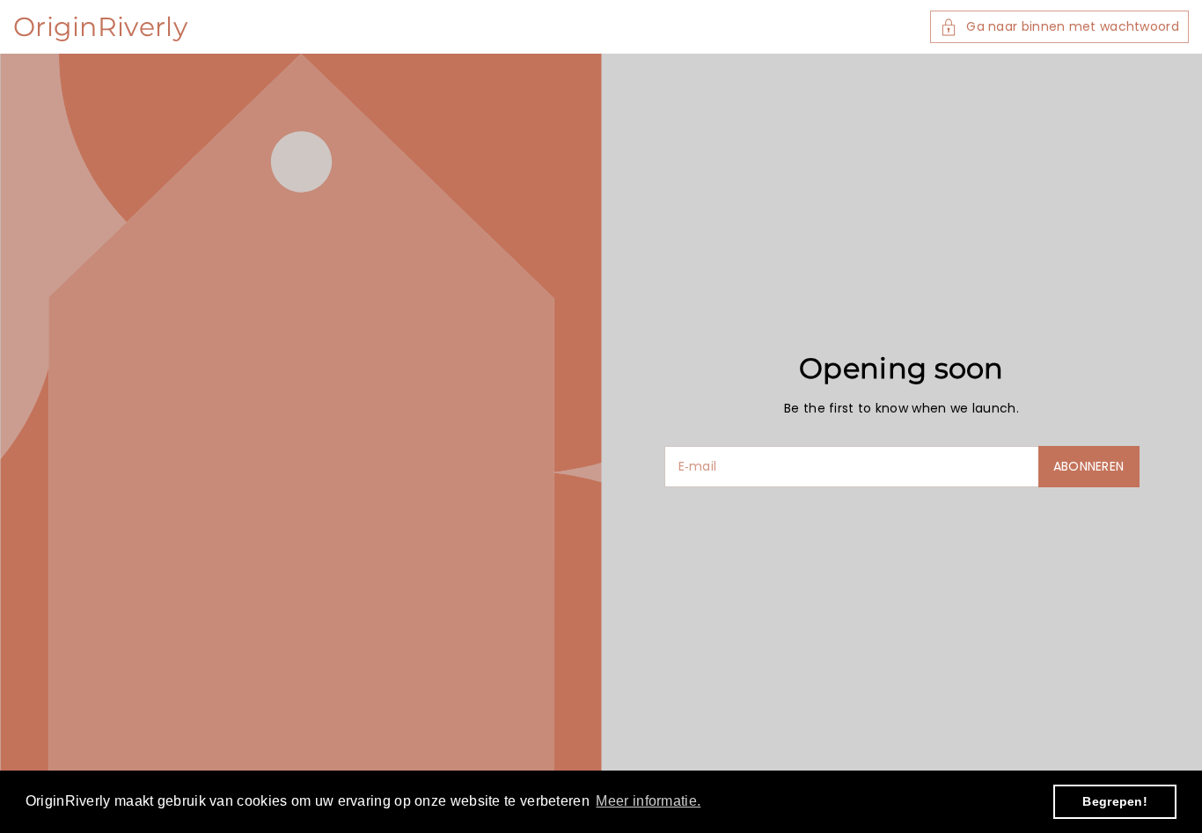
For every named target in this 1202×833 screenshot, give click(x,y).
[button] (1059, 27)
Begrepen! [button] (1114, 801)
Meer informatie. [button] (648, 800)
